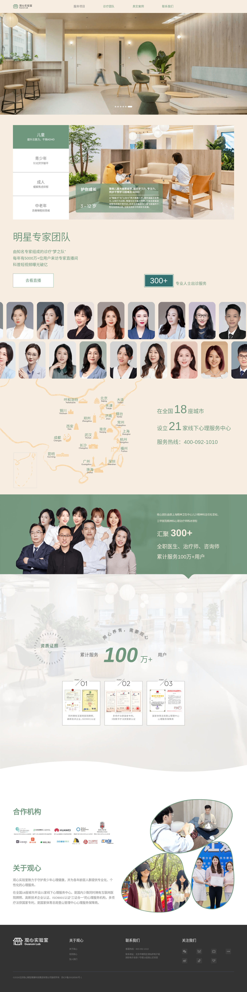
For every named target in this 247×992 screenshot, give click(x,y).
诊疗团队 (108, 6)
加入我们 (73, 959)
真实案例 (138, 6)
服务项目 (79, 6)
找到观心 (73, 954)
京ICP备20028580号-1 (71, 977)
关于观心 (73, 949)
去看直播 (33, 280)
